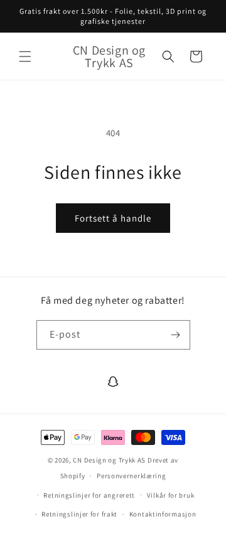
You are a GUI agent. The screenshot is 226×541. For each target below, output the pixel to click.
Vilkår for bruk (171, 495)
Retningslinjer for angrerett (89, 495)
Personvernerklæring (131, 475)
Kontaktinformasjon (162, 514)
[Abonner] (176, 335)
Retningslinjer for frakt (79, 514)
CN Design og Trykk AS (109, 460)
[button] (25, 56)
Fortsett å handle (113, 218)
